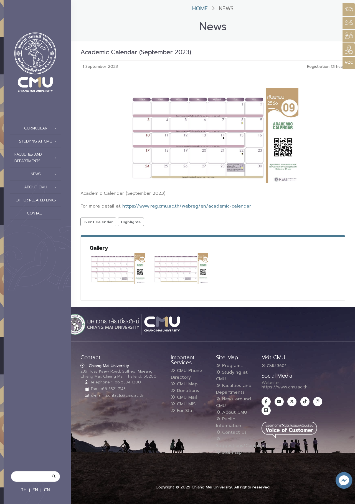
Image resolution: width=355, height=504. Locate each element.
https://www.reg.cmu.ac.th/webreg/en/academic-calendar (186, 206)
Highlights (131, 221)
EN (35, 489)
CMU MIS (185, 404)
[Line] (266, 410)
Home (200, 8)
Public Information (228, 422)
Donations (187, 390)
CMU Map (186, 384)
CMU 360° (275, 366)
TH (24, 489)
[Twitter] (291, 401)
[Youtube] (279, 401)
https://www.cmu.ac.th (285, 387)
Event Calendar (98, 221)
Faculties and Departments (234, 389)
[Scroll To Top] (345, 497)
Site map (231, 452)
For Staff (185, 410)
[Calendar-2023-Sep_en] (180, 268)
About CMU (233, 412)
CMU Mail (186, 397)
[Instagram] (317, 401)
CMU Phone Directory (186, 374)
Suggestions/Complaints (243, 445)
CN (47, 489)
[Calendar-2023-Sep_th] (117, 268)
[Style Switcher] (349, 23)
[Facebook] (266, 401)
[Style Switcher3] (349, 9)
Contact (35, 213)
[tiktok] (305, 401)
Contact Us (233, 432)
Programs (231, 365)
